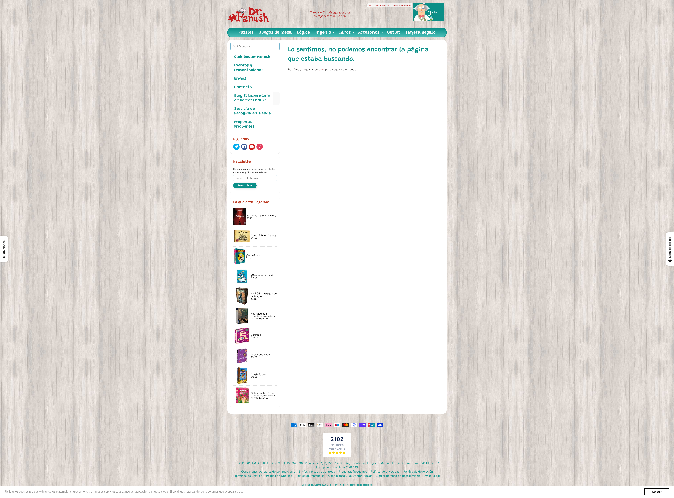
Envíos (240, 79)
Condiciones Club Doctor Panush (350, 475)
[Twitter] (236, 147)
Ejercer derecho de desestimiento (398, 475)
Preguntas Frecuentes (244, 124)
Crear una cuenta (402, 5)
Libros (347, 33)
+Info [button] (248, 491)
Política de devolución (418, 471)
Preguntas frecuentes (353, 471)
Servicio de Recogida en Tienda (252, 111)
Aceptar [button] (656, 491)
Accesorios (371, 33)
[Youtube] (252, 147)
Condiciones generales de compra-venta (268, 471)
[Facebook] (244, 147)
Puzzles (246, 32)
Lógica (303, 32)
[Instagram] (259, 147)
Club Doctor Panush (252, 57)
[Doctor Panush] (249, 14)
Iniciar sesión (382, 5)
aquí (321, 69)
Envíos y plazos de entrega (317, 471)
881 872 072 (341, 12)
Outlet (393, 32)
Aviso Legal (432, 475)
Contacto (243, 87)
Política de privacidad (385, 471)
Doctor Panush (334, 485)
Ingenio (325, 33)
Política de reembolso (310, 475)
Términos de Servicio (248, 475)
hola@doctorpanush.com (330, 16)
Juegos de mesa (275, 32)
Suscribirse (244, 185)
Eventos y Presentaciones (248, 68)
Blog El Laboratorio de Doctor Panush (257, 98)
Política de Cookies (279, 475)
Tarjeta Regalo (420, 32)
